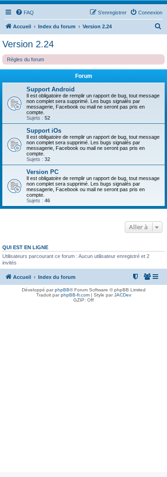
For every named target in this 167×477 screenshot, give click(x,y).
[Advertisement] (83, 388)
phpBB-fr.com (75, 294)
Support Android (50, 89)
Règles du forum (25, 59)
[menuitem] (24, 12)
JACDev (122, 294)
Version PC (42, 171)
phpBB (62, 289)
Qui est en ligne (25, 247)
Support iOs (43, 130)
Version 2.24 (28, 44)
